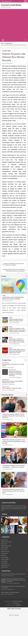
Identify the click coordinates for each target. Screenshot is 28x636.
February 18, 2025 (6, 367)
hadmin (11, 63)
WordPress (18, 605)
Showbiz (3, 559)
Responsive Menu (25, 1)
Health (4, 410)
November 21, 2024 (6, 384)
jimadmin (10, 300)
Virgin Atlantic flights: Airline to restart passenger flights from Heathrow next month (17, 351)
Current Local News (11, 5)
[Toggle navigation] (3, 40)
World (2, 567)
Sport (2, 561)
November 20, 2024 (6, 390)
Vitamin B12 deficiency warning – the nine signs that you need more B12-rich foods (13, 491)
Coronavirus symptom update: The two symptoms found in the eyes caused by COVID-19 (13, 415)
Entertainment (4, 545)
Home (2, 555)
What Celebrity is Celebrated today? (12, 388)
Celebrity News (6, 50)
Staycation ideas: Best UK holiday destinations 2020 (16, 320)
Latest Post (7, 360)
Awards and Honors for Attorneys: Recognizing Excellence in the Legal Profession (15, 373)
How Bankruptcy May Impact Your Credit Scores (13, 574)
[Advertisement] (14, 24)
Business (3, 540)
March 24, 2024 (5, 63)
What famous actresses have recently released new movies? (12, 382)
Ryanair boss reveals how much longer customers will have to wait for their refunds (16, 340)
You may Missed (7, 395)
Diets (2, 543)
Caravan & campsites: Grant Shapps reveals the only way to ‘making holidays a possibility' (17, 330)
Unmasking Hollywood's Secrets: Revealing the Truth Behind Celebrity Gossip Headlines (13, 270)
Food (2, 549)
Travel (4, 276)
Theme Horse (16, 603)
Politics (3, 557)
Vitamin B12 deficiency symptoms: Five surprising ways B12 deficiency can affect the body (14, 441)
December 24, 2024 (13, 377)
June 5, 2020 (5, 300)
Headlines (3, 551)
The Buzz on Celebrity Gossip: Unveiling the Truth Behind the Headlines (14, 264)
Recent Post (6, 571)
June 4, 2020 (12, 322)
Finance (3, 547)
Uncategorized (5, 362)
